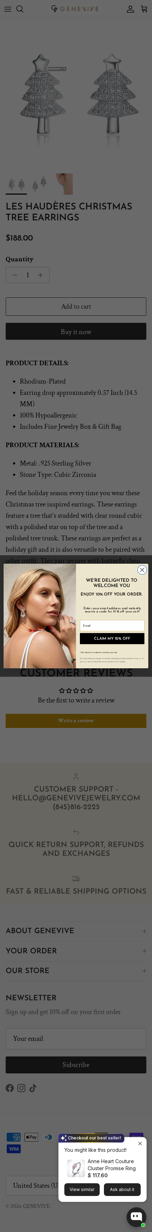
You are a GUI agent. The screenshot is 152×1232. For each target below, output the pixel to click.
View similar (82, 1189)
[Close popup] (140, 1143)
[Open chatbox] (136, 1217)
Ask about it (122, 1189)
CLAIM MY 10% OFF (112, 638)
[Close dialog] (142, 569)
